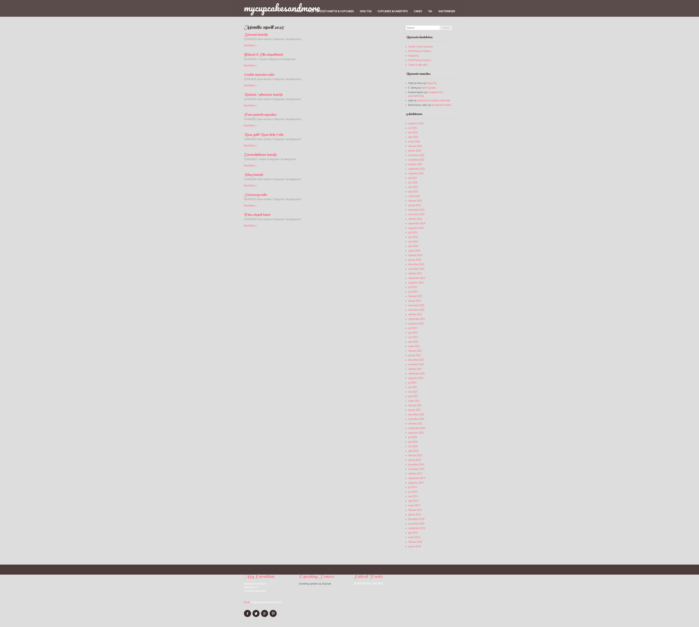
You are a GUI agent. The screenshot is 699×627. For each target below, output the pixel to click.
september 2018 (416, 528)
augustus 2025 (416, 173)
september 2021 (416, 373)
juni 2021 (413, 387)
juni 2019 (413, 491)
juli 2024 (412, 232)
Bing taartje (253, 174)
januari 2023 (414, 300)
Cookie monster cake (259, 74)
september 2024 (416, 223)
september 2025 (416, 168)
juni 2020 (413, 441)
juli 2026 (412, 127)
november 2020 (416, 419)
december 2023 (416, 264)
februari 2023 (415, 296)
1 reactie (262, 59)
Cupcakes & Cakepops (393, 11)
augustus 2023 (416, 282)
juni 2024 (413, 237)
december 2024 (416, 209)
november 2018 (416, 523)
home (298, 11)
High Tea (366, 11)
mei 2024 (413, 241)
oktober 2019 (415, 473)
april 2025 (413, 191)
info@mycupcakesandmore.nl (266, 602)
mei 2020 (413, 446)
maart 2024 (414, 250)
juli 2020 (412, 437)
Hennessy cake (255, 195)
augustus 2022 (416, 323)
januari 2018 (414, 546)
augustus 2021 (416, 378)
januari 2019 (414, 514)
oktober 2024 (415, 218)
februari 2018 (415, 541)
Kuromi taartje (256, 34)
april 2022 (413, 341)
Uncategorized (293, 39)
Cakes (418, 11)
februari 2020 (415, 455)
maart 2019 (414, 505)
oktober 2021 (415, 369)
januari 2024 (414, 259)
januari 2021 (414, 409)
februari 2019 (415, 510)
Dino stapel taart (257, 215)
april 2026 (413, 137)
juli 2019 (412, 487)
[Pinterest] (274, 616)
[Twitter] (256, 616)
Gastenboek (446, 11)
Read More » (250, 45)
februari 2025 (415, 200)
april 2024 (413, 246)
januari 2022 (414, 355)
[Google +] (265, 616)
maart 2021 (414, 400)
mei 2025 (413, 187)
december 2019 (416, 464)
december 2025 (416, 155)
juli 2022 (412, 328)
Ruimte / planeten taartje (263, 94)
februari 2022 (415, 350)
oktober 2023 (415, 273)
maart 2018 (414, 537)
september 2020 (416, 428)
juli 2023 (412, 287)
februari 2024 (415, 255)
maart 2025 (414, 196)
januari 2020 (414, 460)
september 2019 (416, 478)
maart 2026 (414, 141)
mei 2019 (413, 496)
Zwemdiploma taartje (260, 154)
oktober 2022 (415, 314)
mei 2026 (413, 132)
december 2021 (416, 359)
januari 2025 (414, 205)
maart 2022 (414, 346)
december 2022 (416, 305)
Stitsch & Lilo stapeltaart (263, 54)
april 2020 (413, 450)
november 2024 (416, 214)
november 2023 (416, 268)
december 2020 (416, 414)
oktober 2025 (415, 164)
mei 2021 (413, 391)
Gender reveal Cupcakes (420, 46)
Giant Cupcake (428, 87)
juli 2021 (412, 382)
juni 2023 (413, 291)
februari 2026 (415, 146)
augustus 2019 (416, 482)
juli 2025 (412, 177)
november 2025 (416, 159)
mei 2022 (413, 337)
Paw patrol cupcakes (260, 114)
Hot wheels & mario (441, 105)
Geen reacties (265, 39)
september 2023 (416, 278)
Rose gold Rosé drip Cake (264, 134)
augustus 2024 (416, 228)
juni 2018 (413, 532)
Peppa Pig (413, 55)
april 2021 (413, 396)
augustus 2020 (416, 432)
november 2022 (416, 309)
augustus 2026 (416, 123)
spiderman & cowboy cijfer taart (433, 100)
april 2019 (413, 500)
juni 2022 (413, 332)
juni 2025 (413, 182)
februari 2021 (415, 405)
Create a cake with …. (419, 64)
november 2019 (416, 469)
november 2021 (416, 364)
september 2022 (416, 319)
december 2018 (416, 519)
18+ (430, 11)
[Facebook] (248, 616)
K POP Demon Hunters (419, 51)
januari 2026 (414, 150)
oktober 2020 (415, 423)
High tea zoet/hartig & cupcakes (331, 11)
